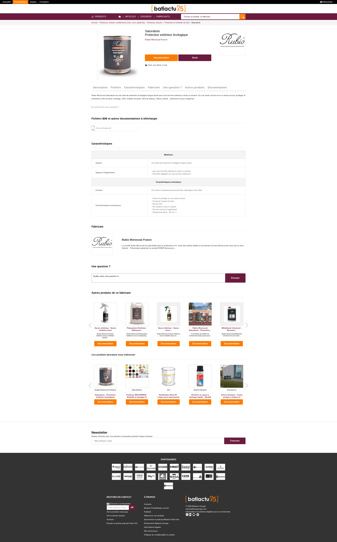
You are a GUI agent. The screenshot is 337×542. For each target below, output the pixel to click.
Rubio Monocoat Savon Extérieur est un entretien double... (105, 336)
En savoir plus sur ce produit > (105, 107)
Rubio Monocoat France (156, 40)
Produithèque (20, 2)
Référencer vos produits (154, 516)
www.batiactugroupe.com (196, 509)
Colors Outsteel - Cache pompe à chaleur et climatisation (231, 396)
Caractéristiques (134, 87)
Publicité (147, 512)
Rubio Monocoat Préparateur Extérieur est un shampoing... (137, 335)
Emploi (33, 2)
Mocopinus (137, 390)
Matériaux (168, 155)
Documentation (161, 58)
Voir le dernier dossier (116, 516)
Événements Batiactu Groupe (156, 523)
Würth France (200, 390)
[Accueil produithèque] (120, 16)
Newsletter (328, 2)
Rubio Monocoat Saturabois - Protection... (200, 329)
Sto (168, 390)
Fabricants (163, 16)
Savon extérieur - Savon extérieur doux (105, 329)
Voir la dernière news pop (117, 512)
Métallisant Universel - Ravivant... (232, 329)
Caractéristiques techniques (168, 182)
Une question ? (172, 87)
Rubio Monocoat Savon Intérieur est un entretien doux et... (168, 335)
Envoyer (235, 278)
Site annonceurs (151, 531)
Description (100, 87)
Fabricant (154, 87)
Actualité (7, 2)
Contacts (147, 504)
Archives (110, 519)
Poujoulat (231, 390)
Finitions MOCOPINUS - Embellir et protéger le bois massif (136, 396)
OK (132, 507)
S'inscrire (235, 441)
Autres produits (195, 87)
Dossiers (146, 16)
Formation (44, 2)
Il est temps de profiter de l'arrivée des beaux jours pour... (200, 335)
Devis (195, 58)
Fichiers (116, 87)
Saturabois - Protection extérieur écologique (105, 396)
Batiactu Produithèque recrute (156, 508)
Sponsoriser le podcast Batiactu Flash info (161, 519)
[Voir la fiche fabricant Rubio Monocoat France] (104, 244)
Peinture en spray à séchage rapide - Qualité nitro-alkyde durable (200, 396)
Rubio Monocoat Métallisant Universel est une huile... (232, 335)
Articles (130, 16)
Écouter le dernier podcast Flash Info (122, 523)
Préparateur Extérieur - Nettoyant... (137, 329)
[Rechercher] (242, 16)
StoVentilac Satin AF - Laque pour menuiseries (168, 396)
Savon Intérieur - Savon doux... (168, 329)
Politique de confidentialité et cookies (159, 535)
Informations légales (152, 527)
